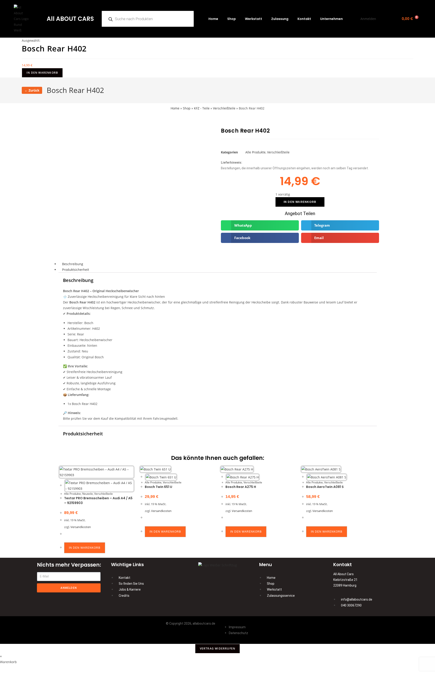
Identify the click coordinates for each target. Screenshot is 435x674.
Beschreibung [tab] (72, 264)
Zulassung (279, 19)
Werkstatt (253, 19)
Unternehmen (331, 19)
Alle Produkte (255, 152)
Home (213, 19)
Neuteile (87, 494)
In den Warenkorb (42, 73)
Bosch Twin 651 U (158, 487)
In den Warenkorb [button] (84, 547)
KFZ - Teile (202, 108)
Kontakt (304, 19)
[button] (260, 225)
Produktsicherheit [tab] (75, 269)
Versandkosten (80, 527)
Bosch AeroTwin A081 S (325, 487)
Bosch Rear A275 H (240, 487)
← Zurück (31, 90)
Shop (231, 19)
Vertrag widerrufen (217, 648)
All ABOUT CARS (70, 19)
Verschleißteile (224, 108)
